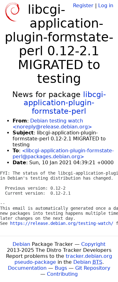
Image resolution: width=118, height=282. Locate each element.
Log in (105, 5)
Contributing (62, 274)
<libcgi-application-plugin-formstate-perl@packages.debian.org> (63, 154)
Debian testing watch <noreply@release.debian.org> (52, 124)
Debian (21, 244)
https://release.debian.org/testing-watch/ (61, 223)
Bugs (61, 268)
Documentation (27, 268)
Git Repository (92, 268)
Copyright (93, 244)
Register (83, 5)
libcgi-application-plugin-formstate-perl (65, 103)
